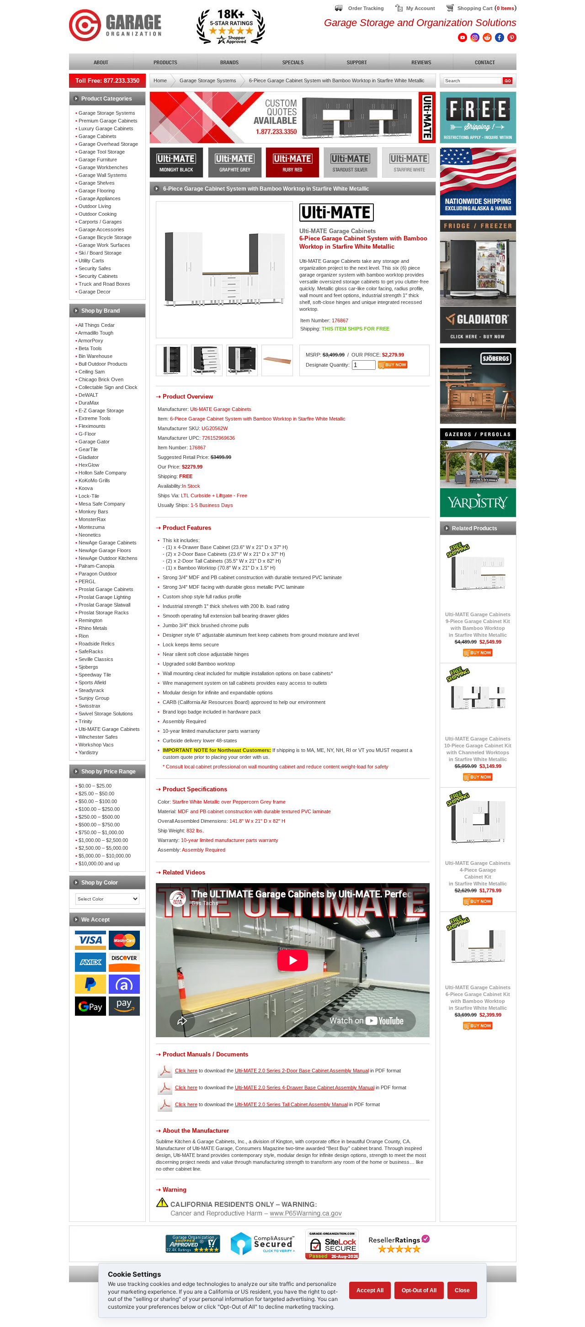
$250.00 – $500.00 (99, 817)
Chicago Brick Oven (101, 379)
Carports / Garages (100, 221)
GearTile (88, 449)
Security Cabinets (98, 276)
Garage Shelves (97, 183)
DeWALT (88, 395)
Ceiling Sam (92, 371)
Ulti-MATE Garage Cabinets (109, 729)
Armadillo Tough (95, 333)
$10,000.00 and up (99, 863)
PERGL (87, 581)
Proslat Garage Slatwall (104, 605)
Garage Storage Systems (107, 113)
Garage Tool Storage (102, 152)
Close (462, 1290)
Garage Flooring (97, 190)
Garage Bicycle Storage (105, 237)
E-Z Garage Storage (101, 410)
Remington (90, 620)
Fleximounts (92, 426)
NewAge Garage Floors (105, 550)
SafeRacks (91, 651)
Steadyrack (91, 690)
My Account (420, 8)
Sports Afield (92, 682)
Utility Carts (91, 260)
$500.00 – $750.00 (99, 824)
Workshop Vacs (96, 744)
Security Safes (95, 268)
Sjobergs (88, 667)
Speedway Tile (95, 674)
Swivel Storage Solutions (106, 713)
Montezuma (92, 527)
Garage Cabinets (98, 136)
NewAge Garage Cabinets (108, 542)
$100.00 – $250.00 (99, 809)
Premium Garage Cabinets (108, 120)
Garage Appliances (100, 198)
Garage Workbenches (103, 167)
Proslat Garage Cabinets (106, 589)
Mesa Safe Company (102, 503)
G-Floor (87, 434)
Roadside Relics (97, 643)
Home (160, 80)
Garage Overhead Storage (108, 144)
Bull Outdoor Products (103, 364)
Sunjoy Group (94, 698)
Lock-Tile (89, 496)
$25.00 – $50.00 (96, 793)
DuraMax (89, 402)
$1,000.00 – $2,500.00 (103, 840)
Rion (84, 636)
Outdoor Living (95, 206)
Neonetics (90, 535)
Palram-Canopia (96, 566)
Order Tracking (366, 8)
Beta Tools (90, 348)
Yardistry (88, 752)
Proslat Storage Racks (104, 612)
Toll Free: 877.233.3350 (107, 80)
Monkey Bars (93, 511)
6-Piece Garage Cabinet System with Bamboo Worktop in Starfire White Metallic (337, 80)
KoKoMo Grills (94, 480)
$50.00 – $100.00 (98, 801)
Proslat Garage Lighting (105, 597)
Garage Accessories (101, 229)
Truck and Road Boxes (104, 284)
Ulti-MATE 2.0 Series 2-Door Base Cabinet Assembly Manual (302, 1070)
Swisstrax (90, 706)
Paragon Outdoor (98, 573)
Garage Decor (95, 291)
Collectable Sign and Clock (108, 387)
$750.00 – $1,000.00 (101, 832)
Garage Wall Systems (103, 175)
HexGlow (89, 465)
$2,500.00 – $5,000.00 (103, 848)
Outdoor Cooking (98, 214)
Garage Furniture (98, 159)
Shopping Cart (475, 8)
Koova (86, 488)
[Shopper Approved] (192, 1250)
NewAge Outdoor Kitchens (108, 558)
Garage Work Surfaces (104, 245)
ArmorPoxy (90, 340)
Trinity (85, 721)
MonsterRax (92, 519)
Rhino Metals (93, 628)
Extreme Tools (95, 418)
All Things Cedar (96, 325)
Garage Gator (94, 441)
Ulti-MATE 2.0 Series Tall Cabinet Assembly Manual (291, 1104)
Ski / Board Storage (100, 253)
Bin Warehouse (95, 356)
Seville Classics (96, 659)
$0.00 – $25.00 (95, 786)
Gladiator (89, 457)
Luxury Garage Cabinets (106, 128)
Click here (186, 1070)
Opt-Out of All (419, 1290)
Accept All (369, 1290)
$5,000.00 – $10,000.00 (105, 855)
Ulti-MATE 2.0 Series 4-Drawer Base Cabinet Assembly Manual (304, 1087)
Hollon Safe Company (103, 472)
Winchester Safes (98, 737)
